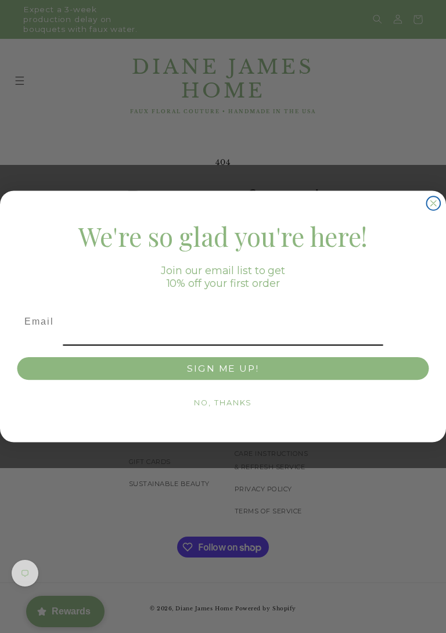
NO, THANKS (223, 402)
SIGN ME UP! (222, 367)
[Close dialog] (434, 203)
